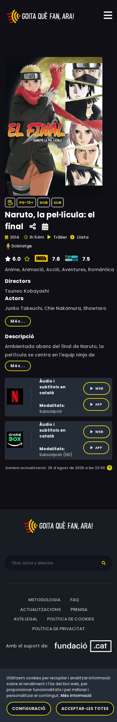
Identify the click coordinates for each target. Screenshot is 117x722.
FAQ (74, 600)
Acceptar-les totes (85, 708)
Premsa (79, 609)
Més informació (76, 695)
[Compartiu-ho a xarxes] (33, 227)
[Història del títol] (45, 227)
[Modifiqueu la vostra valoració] (26, 259)
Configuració (29, 708)
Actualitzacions (40, 609)
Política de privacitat (58, 629)
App (98, 404)
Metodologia (44, 600)
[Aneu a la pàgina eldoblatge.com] (8, 246)
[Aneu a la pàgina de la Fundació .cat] (83, 646)
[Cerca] (104, 563)
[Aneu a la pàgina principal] (40, 16)
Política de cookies (70, 619)
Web (99, 388)
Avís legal (25, 619)
